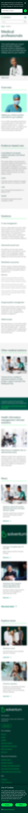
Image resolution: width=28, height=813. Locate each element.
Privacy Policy (5, 800)
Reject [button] (21, 804)
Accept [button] (7, 804)
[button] (8, 809)
